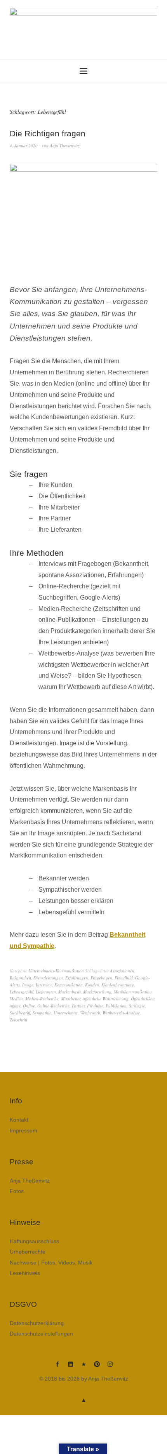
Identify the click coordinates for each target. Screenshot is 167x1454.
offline (15, 1006)
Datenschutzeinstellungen (41, 1334)
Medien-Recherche (42, 999)
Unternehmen (66, 1013)
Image (27, 985)
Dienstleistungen (48, 978)
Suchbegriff (20, 1013)
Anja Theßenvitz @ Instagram (110, 1367)
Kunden (92, 985)
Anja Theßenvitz (30, 1180)
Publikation (116, 1006)
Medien (16, 999)
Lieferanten (46, 992)
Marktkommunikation (133, 992)
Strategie (137, 1006)
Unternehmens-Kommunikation (56, 971)
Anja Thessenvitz (64, 145)
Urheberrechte (27, 1252)
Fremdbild (124, 978)
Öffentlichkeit (143, 999)
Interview (44, 985)
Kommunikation (68, 985)
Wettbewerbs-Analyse (121, 1013)
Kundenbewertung (117, 985)
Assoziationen (122, 971)
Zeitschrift (18, 1020)
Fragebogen (101, 978)
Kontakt (19, 1120)
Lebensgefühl (21, 992)
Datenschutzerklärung (37, 1323)
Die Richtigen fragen (47, 133)
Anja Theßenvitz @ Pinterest (97, 1367)
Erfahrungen (76, 978)
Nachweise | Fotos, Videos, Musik (51, 1262)
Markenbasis (69, 992)
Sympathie (42, 1013)
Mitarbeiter (70, 999)
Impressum (23, 1130)
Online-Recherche (53, 1006)
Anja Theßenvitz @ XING (83, 1367)
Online (29, 1006)
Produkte (95, 1006)
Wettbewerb (90, 1013)
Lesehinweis (25, 1273)
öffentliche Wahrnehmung (106, 999)
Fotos (17, 1191)
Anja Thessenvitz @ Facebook (57, 1367)
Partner (78, 1006)
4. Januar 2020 (24, 145)
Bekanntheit (20, 978)
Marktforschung (97, 992)
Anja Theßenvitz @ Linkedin (70, 1367)
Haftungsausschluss (34, 1241)
